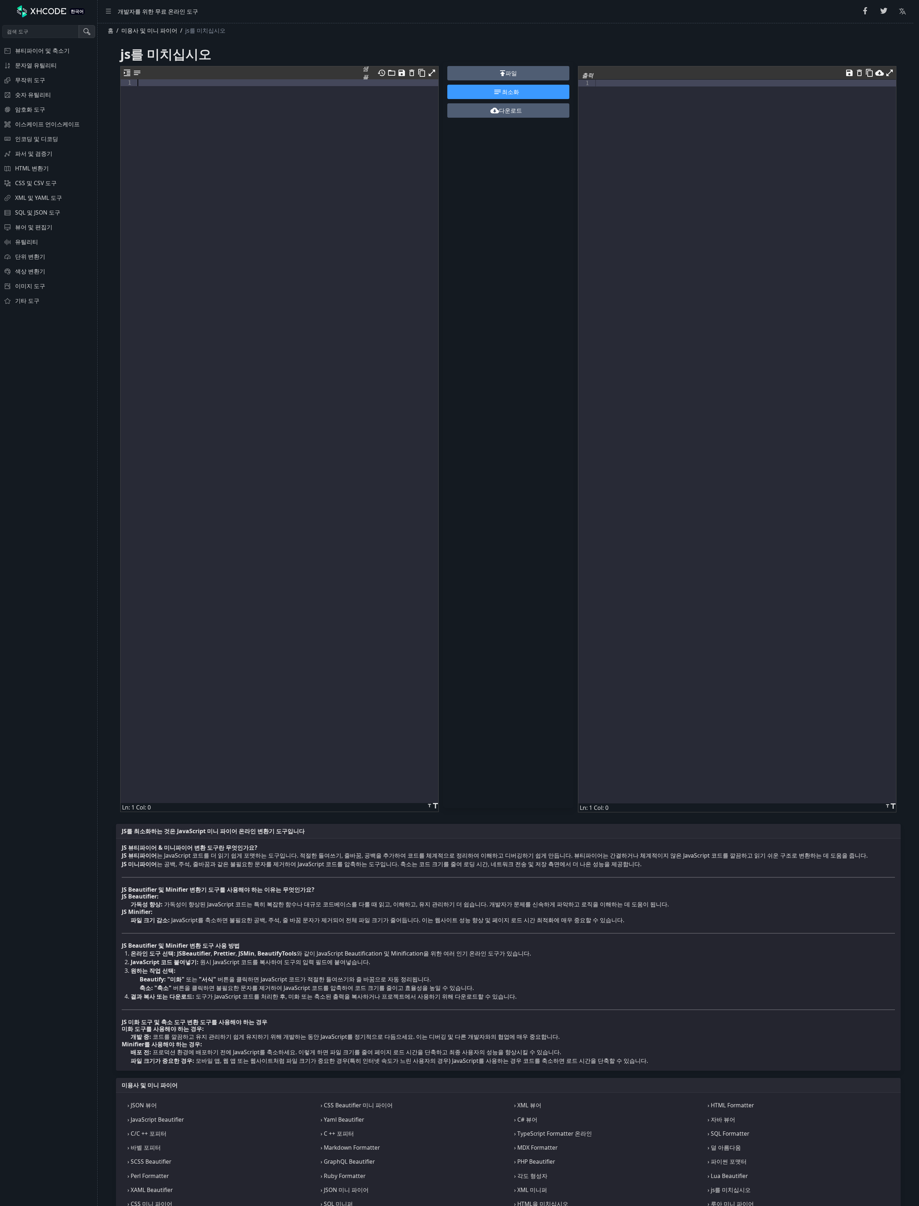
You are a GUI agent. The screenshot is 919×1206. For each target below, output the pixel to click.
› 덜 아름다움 (724, 1147)
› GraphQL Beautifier (348, 1161)
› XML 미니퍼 (530, 1190)
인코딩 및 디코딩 (36, 139)
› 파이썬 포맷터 (727, 1161)
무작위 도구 (30, 80)
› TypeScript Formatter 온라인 (553, 1133)
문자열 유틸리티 (36, 65)
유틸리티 (26, 242)
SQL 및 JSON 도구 (37, 212)
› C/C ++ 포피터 (147, 1133)
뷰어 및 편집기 (33, 227)
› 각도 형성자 (530, 1176)
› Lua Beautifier (728, 1176)
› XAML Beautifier (150, 1190)
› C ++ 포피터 (337, 1133)
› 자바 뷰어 (721, 1119)
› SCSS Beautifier (149, 1161)
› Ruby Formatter (343, 1176)
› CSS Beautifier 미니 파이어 (357, 1105)
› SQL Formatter (728, 1133)
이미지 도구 (30, 286)
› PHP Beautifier (534, 1161)
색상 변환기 (30, 271)
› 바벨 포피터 (144, 1147)
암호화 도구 (30, 109)
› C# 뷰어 (525, 1119)
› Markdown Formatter (350, 1147)
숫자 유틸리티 (33, 95)
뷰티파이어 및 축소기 (42, 51)
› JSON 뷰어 (142, 1105)
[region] (48, 614)
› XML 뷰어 (527, 1105)
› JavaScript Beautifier (155, 1119)
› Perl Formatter (148, 1176)
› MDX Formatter (536, 1147)
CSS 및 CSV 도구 (36, 183)
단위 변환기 (30, 257)
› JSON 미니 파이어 (345, 1190)
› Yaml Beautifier (342, 1119)
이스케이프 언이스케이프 (47, 124)
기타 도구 (27, 301)
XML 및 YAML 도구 (38, 198)
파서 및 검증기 (33, 154)
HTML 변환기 (32, 168)
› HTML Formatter (731, 1105)
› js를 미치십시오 (729, 1190)
